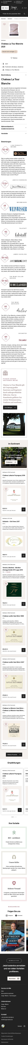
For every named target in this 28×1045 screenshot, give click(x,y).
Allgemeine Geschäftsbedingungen (11, 1033)
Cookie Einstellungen (7, 1036)
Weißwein (10, 18)
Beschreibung (6, 75)
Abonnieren (12, 978)
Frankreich (8, 67)
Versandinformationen (7, 993)
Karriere (3, 1006)
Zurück (20, 1026)
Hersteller (4, 133)
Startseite (3, 18)
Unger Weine (5, 1004)
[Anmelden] (22, 8)
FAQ (2, 991)
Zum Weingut (8, 407)
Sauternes (20, 67)
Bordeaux (14, 67)
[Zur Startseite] (14, 8)
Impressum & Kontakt (7, 1039)
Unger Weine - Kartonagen (8, 996)
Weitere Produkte (12, 754)
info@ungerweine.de (7, 1019)
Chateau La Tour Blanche (12, 70)
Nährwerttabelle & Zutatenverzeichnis (7, 128)
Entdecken (9, 462)
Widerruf (3, 1009)
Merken (15, 58)
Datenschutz (4, 1042)
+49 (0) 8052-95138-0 (7, 1017)
